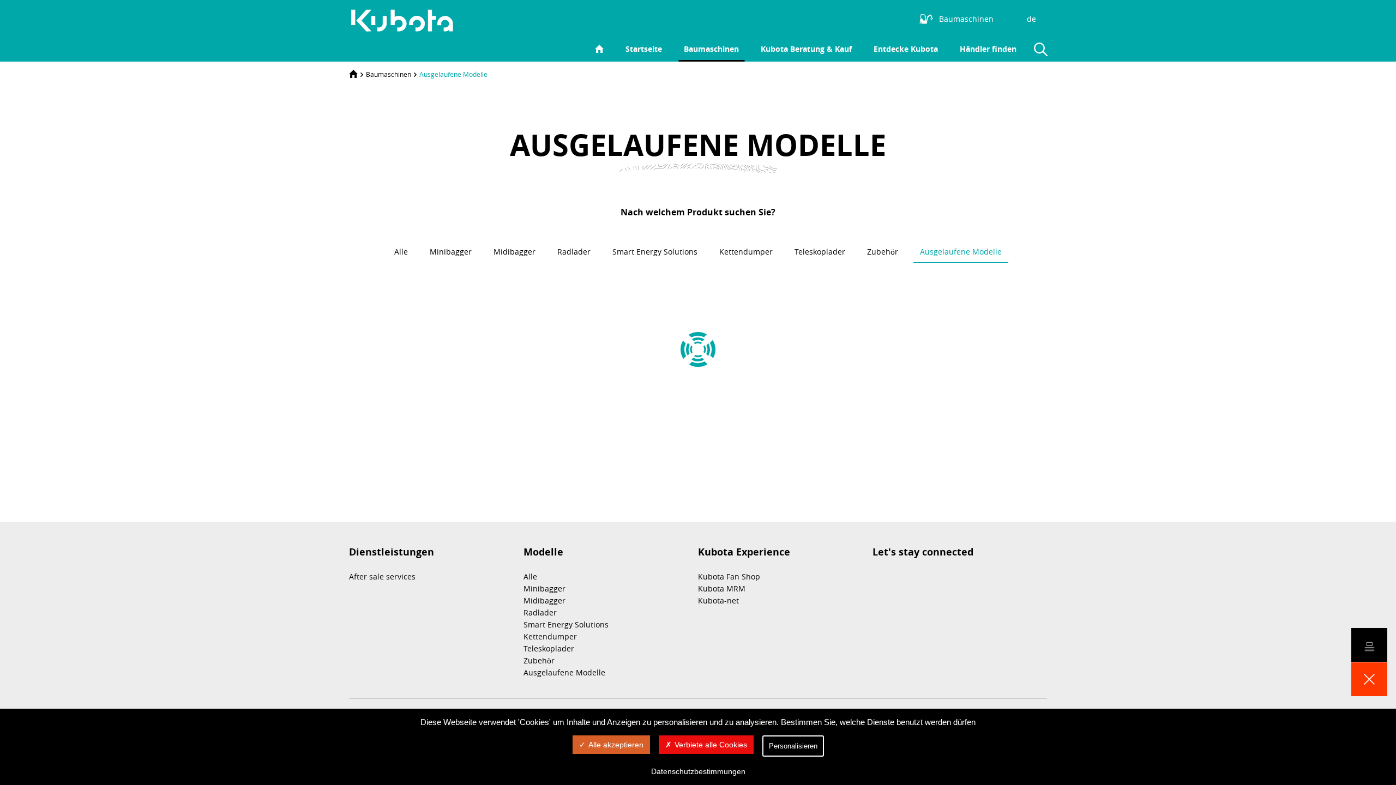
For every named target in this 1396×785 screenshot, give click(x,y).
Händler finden (988, 49)
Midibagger (544, 600)
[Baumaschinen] (408, 21)
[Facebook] (869, 18)
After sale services (382, 576)
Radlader (540, 612)
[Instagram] (836, 18)
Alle (530, 576)
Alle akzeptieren (615, 744)
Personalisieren (793, 746)
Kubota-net (718, 600)
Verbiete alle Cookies (711, 744)
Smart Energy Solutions (566, 624)
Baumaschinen (711, 49)
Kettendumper (550, 636)
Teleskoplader (549, 648)
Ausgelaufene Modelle (453, 74)
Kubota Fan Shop (729, 576)
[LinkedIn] (852, 18)
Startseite (643, 49)
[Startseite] (353, 74)
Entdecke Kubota (906, 49)
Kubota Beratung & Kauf (806, 49)
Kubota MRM (721, 588)
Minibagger (544, 588)
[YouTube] (885, 18)
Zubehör (539, 660)
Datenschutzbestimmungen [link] (698, 771)
